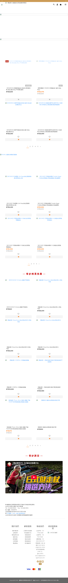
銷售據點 (15, 539)
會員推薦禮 (28, 537)
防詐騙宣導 (28, 543)
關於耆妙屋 (15, 530)
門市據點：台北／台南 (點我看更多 (16, 513)
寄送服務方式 (27, 533)
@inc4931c (40, 553)
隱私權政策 (28, 541)
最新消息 (15, 537)
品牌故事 (15, 533)
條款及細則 (28, 539)
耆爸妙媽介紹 (15, 535)
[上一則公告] (2, 1)
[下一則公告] (66, 1)
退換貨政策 (28, 535)
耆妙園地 (15, 543)
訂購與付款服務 (28, 530)
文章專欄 (15, 541)
